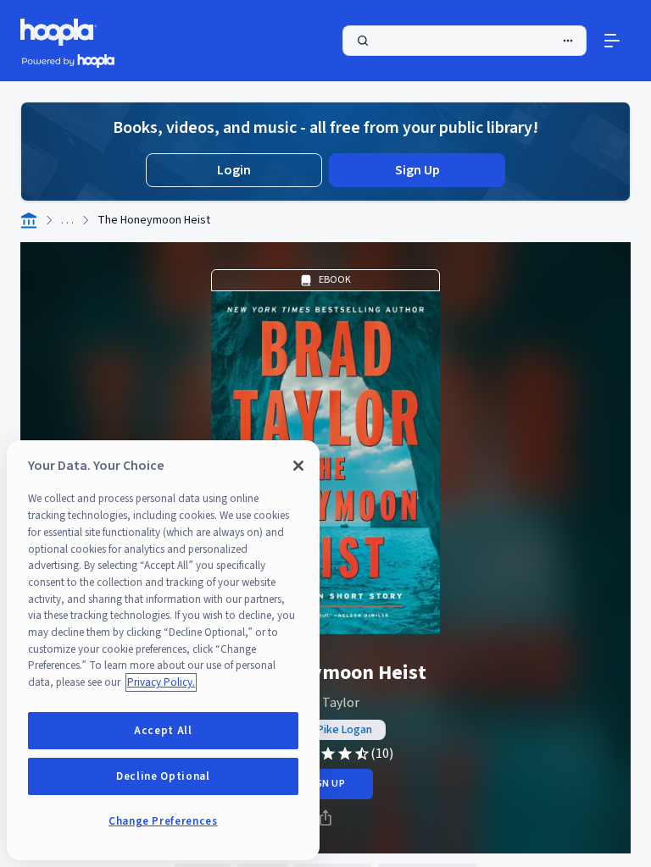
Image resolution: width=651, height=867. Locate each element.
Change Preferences (163, 821)
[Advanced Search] (568, 41)
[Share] (325, 817)
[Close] (298, 465)
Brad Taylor (325, 702)
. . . (67, 220)
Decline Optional (163, 776)
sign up (325, 783)
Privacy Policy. (161, 682)
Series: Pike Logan (326, 729)
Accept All (163, 730)
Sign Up (417, 170)
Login (234, 170)
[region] (163, 650)
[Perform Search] (464, 40)
